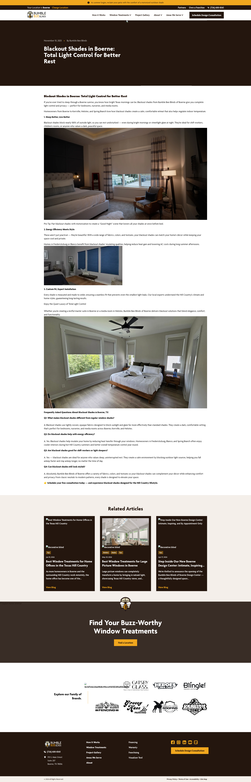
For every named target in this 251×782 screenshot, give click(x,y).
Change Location (60, 7)
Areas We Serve (173, 15)
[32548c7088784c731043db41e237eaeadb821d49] (194, 686)
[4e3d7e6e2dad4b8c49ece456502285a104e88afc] (106, 686)
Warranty (133, 747)
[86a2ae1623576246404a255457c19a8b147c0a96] (165, 686)
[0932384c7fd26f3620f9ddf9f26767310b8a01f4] (106, 707)
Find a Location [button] (125, 642)
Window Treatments (119, 15)
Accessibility (194, 779)
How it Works (98, 15)
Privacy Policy (172, 779)
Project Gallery (142, 15)
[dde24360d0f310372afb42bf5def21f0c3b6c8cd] (165, 707)
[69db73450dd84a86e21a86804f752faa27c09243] (136, 686)
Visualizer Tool (136, 757)
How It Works (93, 742)
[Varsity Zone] (194, 706)
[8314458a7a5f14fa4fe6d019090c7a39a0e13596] (136, 707)
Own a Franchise (197, 7)
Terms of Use (183, 779)
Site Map (203, 779)
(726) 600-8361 (217, 7)
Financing (133, 742)
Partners (182, 7)
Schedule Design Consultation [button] (206, 15)
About (157, 15)
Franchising (134, 752)
